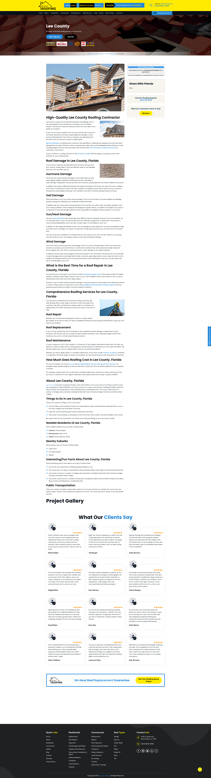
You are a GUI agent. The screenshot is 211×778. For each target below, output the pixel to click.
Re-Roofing (95, 759)
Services (119, 13)
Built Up (116, 740)
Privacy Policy (50, 762)
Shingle (116, 737)
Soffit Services (87, 13)
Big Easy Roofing (104, 776)
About (46, 13)
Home (41, 13)
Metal (116, 749)
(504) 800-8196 (162, 6)
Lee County (50, 385)
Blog (95, 13)
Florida (72, 364)
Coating (71, 767)
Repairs (93, 740)
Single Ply (117, 752)
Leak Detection (74, 764)
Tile (115, 759)
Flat (115, 746)
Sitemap (49, 759)
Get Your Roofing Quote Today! (148, 680)
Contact (101, 13)
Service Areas (109, 13)
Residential (54, 13)
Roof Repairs (73, 740)
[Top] (200, 769)
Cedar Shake (118, 743)
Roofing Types (75, 13)
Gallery (48, 749)
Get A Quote (54, 36)
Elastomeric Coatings (98, 765)
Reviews (146, 113)
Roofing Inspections (162, 13)
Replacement (73, 737)
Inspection (72, 743)
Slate (115, 755)
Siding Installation (75, 758)
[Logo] (47, 5)
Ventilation (72, 761)
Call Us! (70, 36)
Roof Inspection (96, 743)
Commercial (64, 13)
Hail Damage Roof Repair (77, 746)
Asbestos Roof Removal (77, 749)
